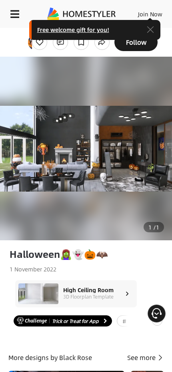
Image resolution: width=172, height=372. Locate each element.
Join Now (150, 14)
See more (142, 357)
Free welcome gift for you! (73, 30)
